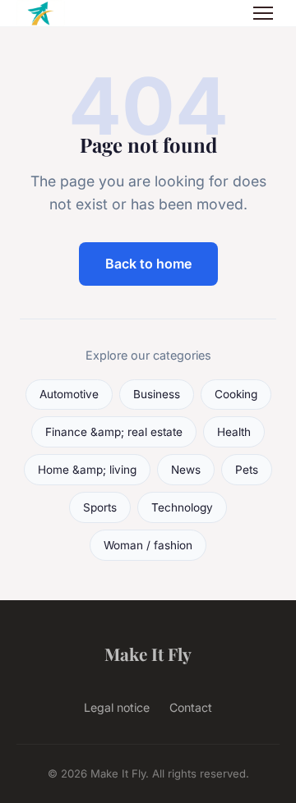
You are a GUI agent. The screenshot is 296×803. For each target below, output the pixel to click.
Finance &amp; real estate (114, 431)
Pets (246, 469)
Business (156, 394)
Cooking (236, 394)
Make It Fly (148, 653)
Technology (182, 507)
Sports (100, 507)
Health (234, 431)
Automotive (69, 394)
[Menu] (263, 13)
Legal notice (117, 707)
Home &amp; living (87, 469)
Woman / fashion (148, 545)
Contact (190, 707)
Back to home (148, 263)
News (186, 469)
